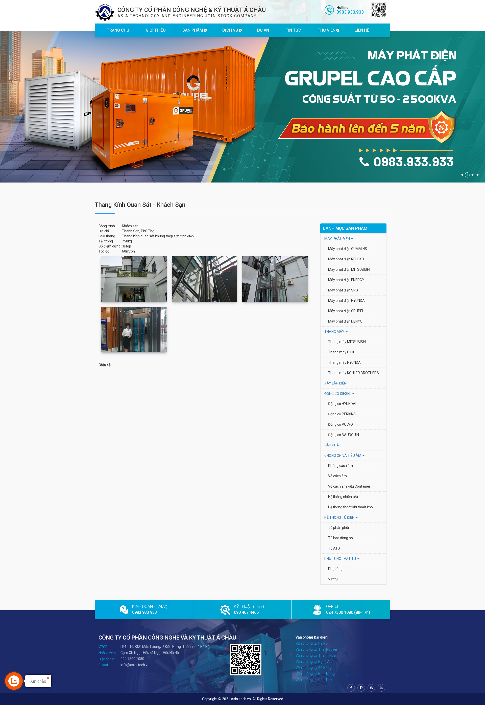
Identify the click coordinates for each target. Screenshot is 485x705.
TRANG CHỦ (118, 30)
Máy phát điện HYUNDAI (347, 301)
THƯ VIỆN (326, 30)
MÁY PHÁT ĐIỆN (337, 239)
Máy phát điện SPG (343, 290)
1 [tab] (462, 174)
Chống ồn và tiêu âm (343, 455)
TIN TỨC (293, 30)
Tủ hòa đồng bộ (340, 538)
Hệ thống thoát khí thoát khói (351, 507)
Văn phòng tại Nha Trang (315, 674)
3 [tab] (472, 174)
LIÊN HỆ (362, 30)
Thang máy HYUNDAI (344, 362)
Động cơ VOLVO (340, 424)
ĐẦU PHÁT (332, 445)
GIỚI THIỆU (156, 30)
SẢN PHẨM (192, 30)
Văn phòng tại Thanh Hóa (316, 655)
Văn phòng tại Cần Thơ (314, 680)
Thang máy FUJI (341, 352)
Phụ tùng (335, 569)
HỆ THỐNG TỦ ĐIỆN (339, 517)
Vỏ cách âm (337, 476)
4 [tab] (477, 174)
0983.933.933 (350, 12)
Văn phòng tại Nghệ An (314, 661)
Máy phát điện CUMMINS (347, 249)
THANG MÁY (334, 332)
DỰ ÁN (263, 30)
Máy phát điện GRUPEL (346, 311)
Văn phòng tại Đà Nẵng (314, 668)
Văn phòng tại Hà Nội (312, 643)
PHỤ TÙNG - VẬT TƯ (340, 559)
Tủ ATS (334, 548)
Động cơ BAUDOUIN (343, 435)
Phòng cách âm (340, 466)
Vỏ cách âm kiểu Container (349, 486)
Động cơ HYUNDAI (342, 404)
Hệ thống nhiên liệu (343, 497)
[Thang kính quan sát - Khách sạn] (134, 279)
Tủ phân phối (338, 528)
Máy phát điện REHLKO (346, 259)
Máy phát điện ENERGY (346, 280)
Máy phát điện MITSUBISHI (349, 269)
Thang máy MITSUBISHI (347, 342)
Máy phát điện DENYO (345, 321)
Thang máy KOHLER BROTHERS (354, 373)
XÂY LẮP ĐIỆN (335, 383)
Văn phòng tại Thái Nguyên (317, 649)
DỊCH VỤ (230, 30)
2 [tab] (467, 174)
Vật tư (333, 579)
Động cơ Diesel (338, 394)
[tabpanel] (242, 107)
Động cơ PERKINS (342, 414)
